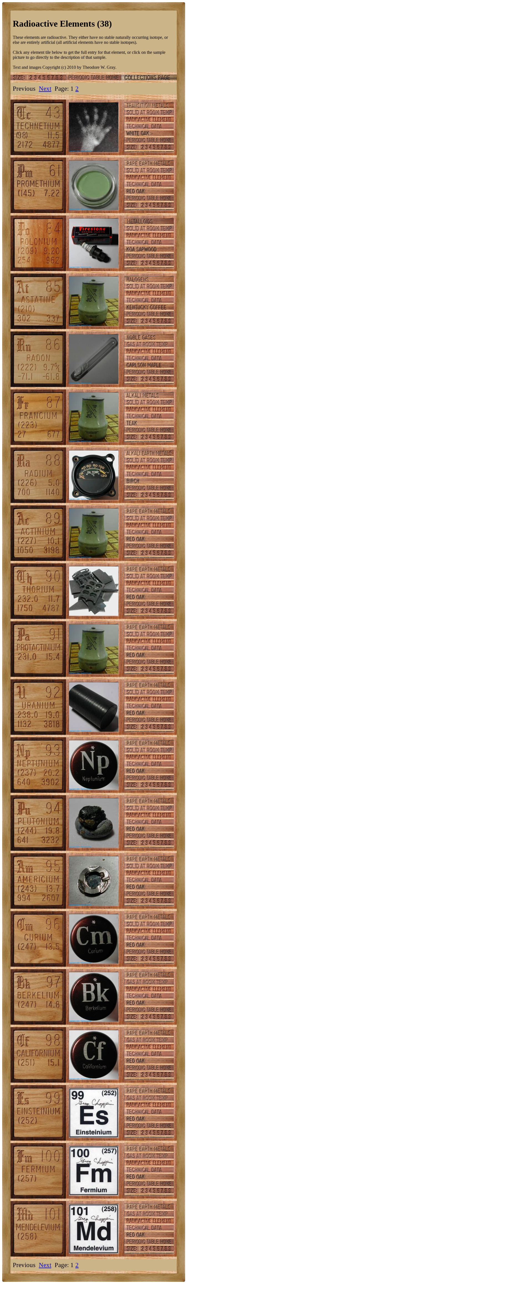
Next (45, 88)
